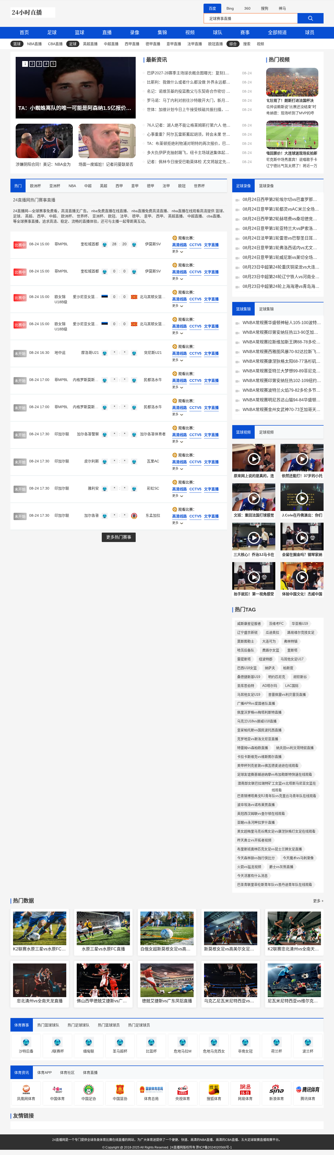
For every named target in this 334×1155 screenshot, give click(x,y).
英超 (28, 216)
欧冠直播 (215, 44)
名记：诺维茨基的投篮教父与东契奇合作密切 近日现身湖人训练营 (188, 91)
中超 (52, 216)
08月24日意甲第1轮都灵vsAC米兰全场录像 (282, 209)
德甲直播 (153, 44)
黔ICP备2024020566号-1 (214, 1147)
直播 (107, 32)
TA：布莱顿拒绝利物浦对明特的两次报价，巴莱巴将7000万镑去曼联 (188, 143)
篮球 (79, 32)
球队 (217, 32)
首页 (24, 32)
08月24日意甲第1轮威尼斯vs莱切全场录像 (282, 257)
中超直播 (111, 44)
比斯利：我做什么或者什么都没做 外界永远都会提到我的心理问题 (188, 82)
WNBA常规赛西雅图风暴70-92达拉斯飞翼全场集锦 (282, 351)
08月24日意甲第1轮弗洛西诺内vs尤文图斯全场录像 (282, 248)
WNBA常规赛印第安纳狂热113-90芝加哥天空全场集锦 (282, 332)
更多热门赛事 (118, 537)
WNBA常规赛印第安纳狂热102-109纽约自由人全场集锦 (282, 380)
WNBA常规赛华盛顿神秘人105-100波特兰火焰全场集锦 (282, 322)
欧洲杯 (66, 216)
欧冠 (111, 216)
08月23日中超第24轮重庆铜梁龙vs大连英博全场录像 (282, 267)
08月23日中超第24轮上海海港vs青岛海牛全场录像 (282, 286)
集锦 (162, 32)
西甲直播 (132, 44)
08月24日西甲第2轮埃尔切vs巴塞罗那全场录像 (282, 199)
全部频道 (277, 32)
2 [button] (32, 64)
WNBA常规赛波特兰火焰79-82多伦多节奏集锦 (282, 390)
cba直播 (213, 216)
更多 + (318, 901)
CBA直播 (55, 44)
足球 (52, 32)
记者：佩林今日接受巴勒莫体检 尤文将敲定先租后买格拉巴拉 (188, 161)
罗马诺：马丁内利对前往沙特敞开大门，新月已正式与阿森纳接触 (188, 100)
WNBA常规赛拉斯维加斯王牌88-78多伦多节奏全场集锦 (282, 342)
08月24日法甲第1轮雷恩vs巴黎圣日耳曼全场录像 (282, 238)
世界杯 (82, 216)
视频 (190, 32)
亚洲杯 (97, 216)
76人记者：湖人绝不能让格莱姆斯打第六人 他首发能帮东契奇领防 (188, 125)
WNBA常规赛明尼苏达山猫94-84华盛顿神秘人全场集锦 (282, 400)
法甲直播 (194, 44)
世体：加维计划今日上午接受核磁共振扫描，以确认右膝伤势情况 (188, 109)
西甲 (40, 216)
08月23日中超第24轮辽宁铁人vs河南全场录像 (282, 277)
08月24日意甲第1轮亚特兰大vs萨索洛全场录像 (282, 228)
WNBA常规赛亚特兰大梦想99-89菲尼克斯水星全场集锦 (282, 371)
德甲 (135, 216)
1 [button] (25, 64)
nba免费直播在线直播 (109, 211)
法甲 (123, 216)
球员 (309, 32)
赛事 (245, 32)
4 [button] (46, 64)
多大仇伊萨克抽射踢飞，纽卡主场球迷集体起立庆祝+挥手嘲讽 (188, 152)
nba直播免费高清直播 (149, 211)
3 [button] (39, 64)
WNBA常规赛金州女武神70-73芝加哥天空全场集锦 (282, 409)
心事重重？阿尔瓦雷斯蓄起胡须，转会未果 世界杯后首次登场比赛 (188, 134)
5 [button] (53, 64)
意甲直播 (173, 44)
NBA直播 (34, 44)
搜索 (246, 44)
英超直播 (90, 44)
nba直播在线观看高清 (189, 211)
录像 (134, 32)
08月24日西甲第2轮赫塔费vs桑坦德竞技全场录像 (282, 219)
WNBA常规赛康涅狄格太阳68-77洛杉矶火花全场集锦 (282, 361)
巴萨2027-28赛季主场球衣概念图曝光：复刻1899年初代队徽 (188, 73)
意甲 (147, 216)
